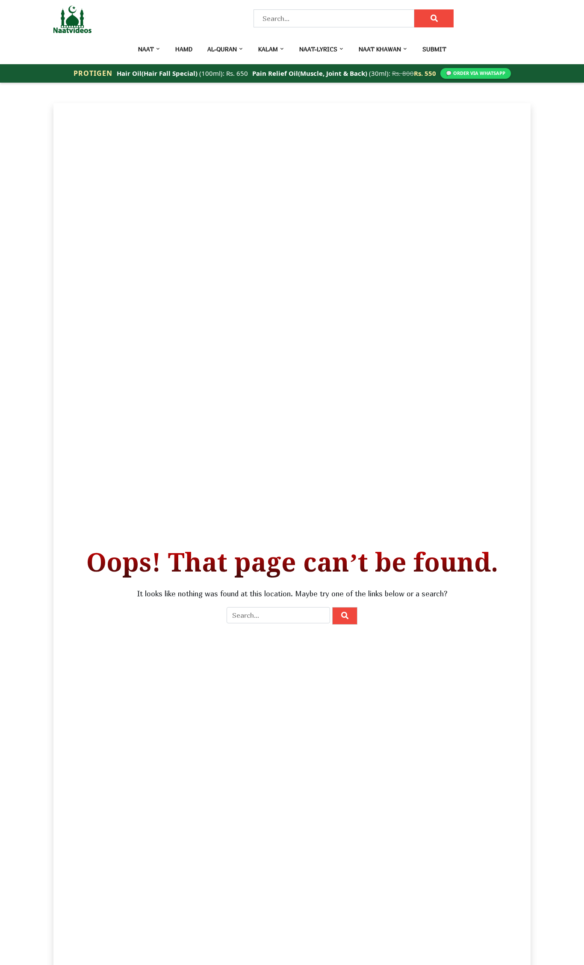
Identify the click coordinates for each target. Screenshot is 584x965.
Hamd (183, 49)
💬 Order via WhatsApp (475, 73)
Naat (146, 49)
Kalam (268, 49)
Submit (434, 49)
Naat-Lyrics (318, 49)
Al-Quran (222, 49)
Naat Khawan (380, 49)
